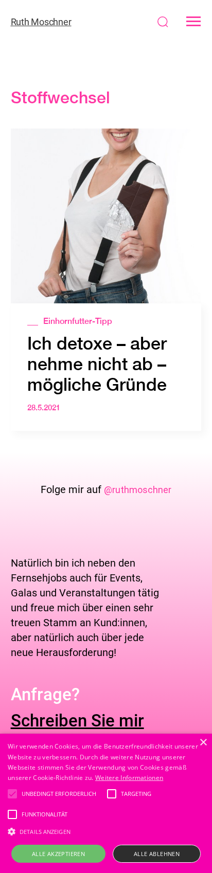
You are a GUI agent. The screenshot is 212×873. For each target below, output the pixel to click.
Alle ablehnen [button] (157, 854)
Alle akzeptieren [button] (58, 854)
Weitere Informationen (129, 777)
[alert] (106, 803)
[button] (193, 21)
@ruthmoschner (137, 489)
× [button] (203, 743)
